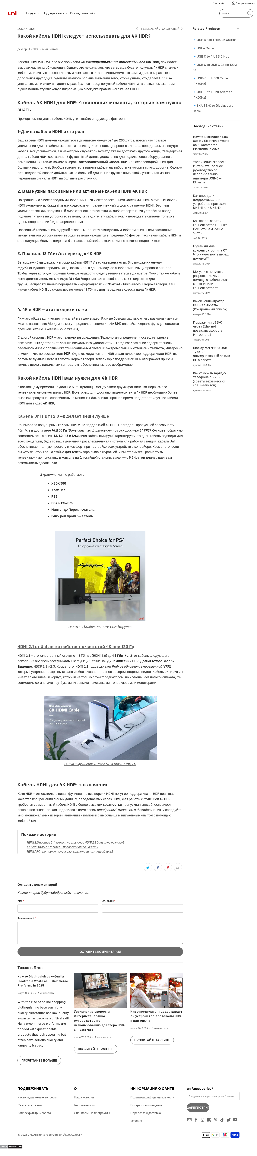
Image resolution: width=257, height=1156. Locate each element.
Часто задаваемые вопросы (37, 1097)
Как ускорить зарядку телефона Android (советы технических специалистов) (209, 379)
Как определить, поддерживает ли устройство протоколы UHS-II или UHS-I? (156, 1016)
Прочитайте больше (39, 1060)
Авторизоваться (245, 3)
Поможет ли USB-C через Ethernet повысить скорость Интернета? (207, 328)
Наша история (84, 1097)
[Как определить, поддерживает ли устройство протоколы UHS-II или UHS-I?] (156, 990)
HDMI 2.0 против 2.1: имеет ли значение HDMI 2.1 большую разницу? (75, 842)
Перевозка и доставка (145, 1113)
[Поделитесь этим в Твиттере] (148, 867)
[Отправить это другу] (178, 867)
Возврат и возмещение (146, 1105)
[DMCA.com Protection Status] (11, 1147)
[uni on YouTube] (235, 1120)
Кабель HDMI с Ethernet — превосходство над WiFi (62, 847)
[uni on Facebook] (196, 1120)
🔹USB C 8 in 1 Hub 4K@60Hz (214, 40)
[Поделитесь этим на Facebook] (158, 867)
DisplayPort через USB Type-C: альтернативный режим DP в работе (211, 354)
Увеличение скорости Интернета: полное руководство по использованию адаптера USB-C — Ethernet (99, 1020)
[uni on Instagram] (202, 1120)
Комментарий (26, 918)
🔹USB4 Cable (203, 48)
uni (30, 1134)
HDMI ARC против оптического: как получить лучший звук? (70, 851)
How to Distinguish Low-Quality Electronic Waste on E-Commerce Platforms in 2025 (42, 980)
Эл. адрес (108, 900)
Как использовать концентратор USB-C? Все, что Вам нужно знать (210, 227)
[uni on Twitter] (229, 1120)
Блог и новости (84, 1105)
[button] (220, 3)
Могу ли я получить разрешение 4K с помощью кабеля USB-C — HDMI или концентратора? (210, 280)
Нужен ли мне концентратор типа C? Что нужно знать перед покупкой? (211, 252)
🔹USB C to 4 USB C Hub (211, 56)
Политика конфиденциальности (152, 1097)
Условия (136, 1121)
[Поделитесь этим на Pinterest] (168, 867)
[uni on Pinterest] (216, 1120)
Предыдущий (148, 28)
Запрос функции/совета (34, 1113)
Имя (20, 900)
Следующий (171, 28)
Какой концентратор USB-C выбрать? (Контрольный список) (210, 305)
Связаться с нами (29, 1105)
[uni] (12, 13)
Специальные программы (92, 1113)
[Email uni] (189, 1120)
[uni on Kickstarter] (209, 1120)
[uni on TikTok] (222, 1120)
